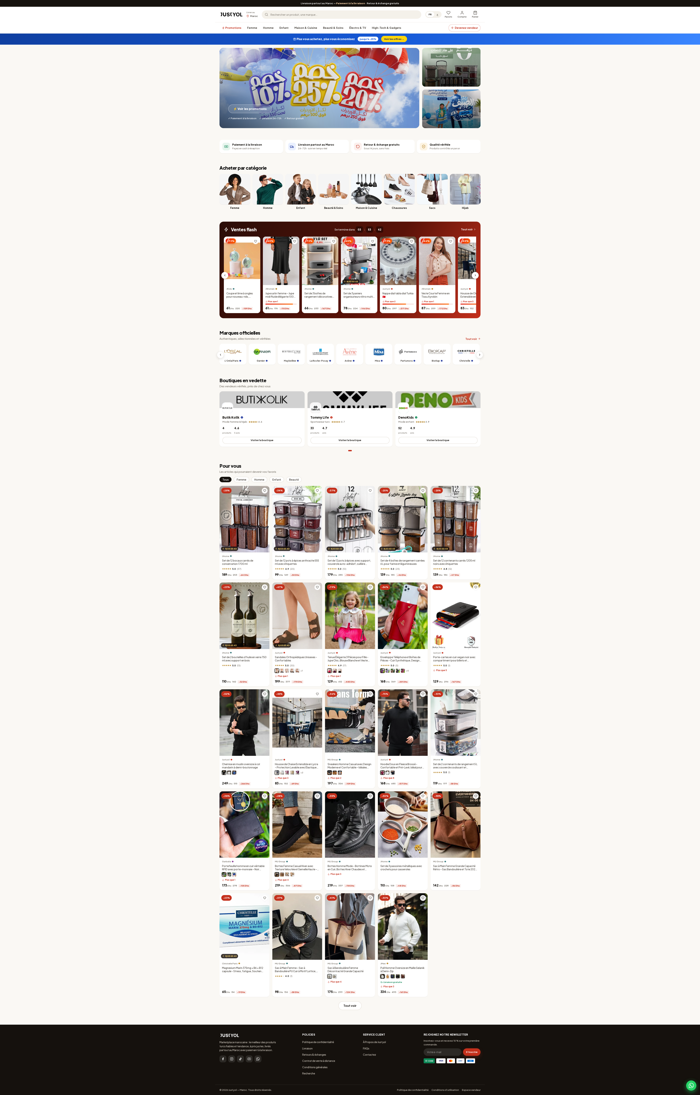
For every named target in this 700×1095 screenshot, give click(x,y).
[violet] (335, 671)
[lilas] (388, 671)
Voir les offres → (394, 39)
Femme (252, 27)
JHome (308, 289)
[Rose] (330, 671)
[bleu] (234, 773)
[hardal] (388, 977)
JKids (229, 289)
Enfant (284, 27)
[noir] (292, 671)
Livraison (307, 1048)
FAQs (366, 1048)
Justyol (386, 289)
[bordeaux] (382, 773)
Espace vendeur (471, 1089)
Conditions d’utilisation (445, 1089)
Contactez (369, 1054)
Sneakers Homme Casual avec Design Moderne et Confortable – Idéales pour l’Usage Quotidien (349, 767)
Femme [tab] (241, 479)
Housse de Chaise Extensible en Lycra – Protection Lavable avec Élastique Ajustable (474, 298)
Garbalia (226, 861)
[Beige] (335, 773)
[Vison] (277, 671)
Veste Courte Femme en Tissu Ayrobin (435, 295)
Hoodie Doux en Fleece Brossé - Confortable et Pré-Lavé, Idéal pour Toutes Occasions (401, 767)
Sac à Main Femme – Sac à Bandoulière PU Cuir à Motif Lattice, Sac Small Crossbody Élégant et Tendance (295, 972)
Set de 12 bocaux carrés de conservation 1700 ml (237, 562)
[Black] (330, 773)
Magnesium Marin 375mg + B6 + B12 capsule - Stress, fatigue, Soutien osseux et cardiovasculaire (242, 971)
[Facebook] (222, 1058)
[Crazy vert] (224, 875)
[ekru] (382, 977)
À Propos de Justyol (374, 1042)
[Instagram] (231, 1058)
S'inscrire (472, 1052)
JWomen (270, 289)
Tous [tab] (225, 479)
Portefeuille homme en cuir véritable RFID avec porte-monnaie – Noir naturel (243, 869)
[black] (330, 977)
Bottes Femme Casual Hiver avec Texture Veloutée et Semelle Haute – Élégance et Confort (296, 869)
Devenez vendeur (466, 27)
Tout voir (467, 229)
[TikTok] (240, 1058)
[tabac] (297, 671)
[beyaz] (282, 773)
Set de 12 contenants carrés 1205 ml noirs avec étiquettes (454, 562)
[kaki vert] (229, 875)
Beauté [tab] (294, 479)
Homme (268, 27)
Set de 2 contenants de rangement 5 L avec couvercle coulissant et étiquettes (455, 767)
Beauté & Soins (333, 27)
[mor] (297, 773)
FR (430, 14)
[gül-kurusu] (287, 773)
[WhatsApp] (257, 1058)
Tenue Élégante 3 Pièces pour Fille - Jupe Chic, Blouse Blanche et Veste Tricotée (348, 660)
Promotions (233, 27)
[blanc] (287, 671)
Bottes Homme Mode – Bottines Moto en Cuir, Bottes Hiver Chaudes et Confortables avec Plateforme (350, 869)
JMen (383, 963)
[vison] (393, 671)
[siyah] (398, 977)
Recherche (308, 1073)
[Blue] (340, 773)
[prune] (382, 671)
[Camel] (292, 875)
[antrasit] (277, 773)
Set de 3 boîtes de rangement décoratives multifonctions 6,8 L (318, 296)
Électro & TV (357, 27)
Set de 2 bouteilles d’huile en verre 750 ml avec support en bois (244, 659)
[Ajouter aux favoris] (255, 241)
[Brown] (282, 875)
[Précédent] (224, 275)
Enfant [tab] (276, 479)
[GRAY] (287, 875)
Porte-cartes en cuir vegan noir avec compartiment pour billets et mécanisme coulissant (454, 660)
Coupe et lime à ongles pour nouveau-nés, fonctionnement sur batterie (239, 298)
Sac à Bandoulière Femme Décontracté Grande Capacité (345, 969)
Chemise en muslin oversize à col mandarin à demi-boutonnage (241, 766)
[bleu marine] (282, 671)
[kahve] (292, 773)
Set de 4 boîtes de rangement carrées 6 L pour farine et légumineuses (402, 562)
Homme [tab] (259, 479)
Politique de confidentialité (318, 1042)
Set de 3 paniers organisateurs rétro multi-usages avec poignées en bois (358, 298)
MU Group (333, 759)
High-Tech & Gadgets (386, 27)
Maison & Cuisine (305, 27)
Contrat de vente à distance (318, 1060)
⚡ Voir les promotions (250, 109)
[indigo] (393, 977)
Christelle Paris (230, 963)
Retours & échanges (314, 1054)
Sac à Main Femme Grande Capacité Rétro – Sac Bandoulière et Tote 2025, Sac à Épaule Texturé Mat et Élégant (455, 869)
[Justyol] (231, 14)
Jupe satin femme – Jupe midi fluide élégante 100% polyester (280, 296)
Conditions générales (315, 1067)
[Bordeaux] (403, 671)
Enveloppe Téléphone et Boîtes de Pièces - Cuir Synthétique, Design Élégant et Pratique (400, 660)
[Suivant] (475, 275)
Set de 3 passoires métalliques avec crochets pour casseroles (401, 867)
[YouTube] (249, 1058)
